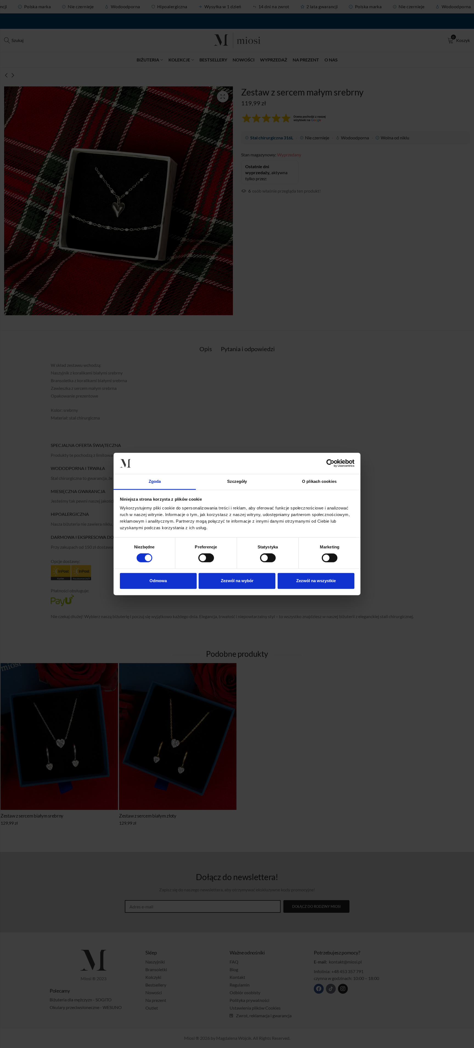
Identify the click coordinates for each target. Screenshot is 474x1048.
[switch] (206, 558)
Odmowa (158, 580)
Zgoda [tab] (155, 481)
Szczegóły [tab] (237, 481)
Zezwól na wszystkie (316, 580)
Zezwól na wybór (237, 580)
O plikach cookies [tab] (319, 481)
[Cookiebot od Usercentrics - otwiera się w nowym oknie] (330, 463)
